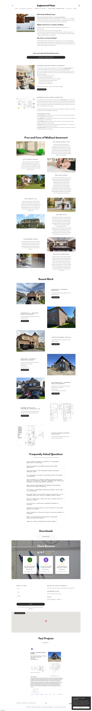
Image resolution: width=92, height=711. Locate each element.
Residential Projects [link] (26, 8)
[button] (79, 5)
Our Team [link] (68, 8)
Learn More (56, 297)
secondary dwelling (67, 68)
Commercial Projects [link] (40, 8)
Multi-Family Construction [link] (56, 8)
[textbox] (30, 588)
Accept (81, 707)
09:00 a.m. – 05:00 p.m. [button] (56, 599)
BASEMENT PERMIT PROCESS (46, 57)
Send (30, 604)
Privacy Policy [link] (37, 607)
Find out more (41, 89)
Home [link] (16, 8)
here (62, 86)
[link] (12, 5)
